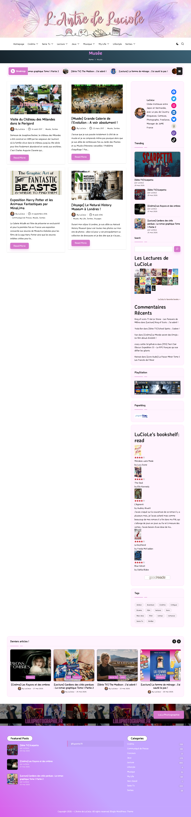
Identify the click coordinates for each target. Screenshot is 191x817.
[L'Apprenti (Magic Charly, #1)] (138, 493)
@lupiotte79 (76, 743)
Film (148, 610)
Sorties (55, 129)
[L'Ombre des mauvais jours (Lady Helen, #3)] (175, 280)
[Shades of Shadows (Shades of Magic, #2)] (142, 289)
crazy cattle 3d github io (146, 344)
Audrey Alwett (144, 508)
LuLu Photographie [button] (168, 714)
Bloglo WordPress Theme (121, 811)
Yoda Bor (139, 328)
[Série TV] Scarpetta (144, 180)
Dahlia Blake (143, 569)
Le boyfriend (140, 545)
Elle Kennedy (143, 486)
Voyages (97, 218)
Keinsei (138, 356)
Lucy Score (142, 464)
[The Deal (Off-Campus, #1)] (138, 471)
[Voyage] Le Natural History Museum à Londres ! (91, 207)
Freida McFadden (145, 548)
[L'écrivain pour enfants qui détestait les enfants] (175, 272)
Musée (48, 129)
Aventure (150, 605)
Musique (131, 771)
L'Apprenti (139, 504)
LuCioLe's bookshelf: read (157, 437)
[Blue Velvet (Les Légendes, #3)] (138, 555)
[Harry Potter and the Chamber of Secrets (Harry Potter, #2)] (153, 281)
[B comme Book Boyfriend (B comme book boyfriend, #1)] (142, 281)
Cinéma (162, 605)
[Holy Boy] (148, 272)
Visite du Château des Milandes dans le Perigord (32, 121)
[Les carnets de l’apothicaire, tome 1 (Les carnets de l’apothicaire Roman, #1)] (170, 281)
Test (168, 677)
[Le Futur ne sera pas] (170, 271)
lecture (158, 610)
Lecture (33, 677)
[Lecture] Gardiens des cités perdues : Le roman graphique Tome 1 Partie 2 (164, 223)
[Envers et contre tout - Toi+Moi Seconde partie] (148, 281)
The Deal (139, 482)
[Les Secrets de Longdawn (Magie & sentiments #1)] (137, 281)
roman (160, 616)
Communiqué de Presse (22, 217)
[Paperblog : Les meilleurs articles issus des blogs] (141, 415)
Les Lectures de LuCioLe (151, 261)
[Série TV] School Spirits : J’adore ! (164, 328)
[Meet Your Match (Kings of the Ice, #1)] (142, 272)
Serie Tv (140, 621)
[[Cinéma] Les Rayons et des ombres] (140, 209)
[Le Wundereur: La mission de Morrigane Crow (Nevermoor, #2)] (137, 289)
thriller (151, 621)
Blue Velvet (140, 566)
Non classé (132, 781)
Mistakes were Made (144, 461)
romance (171, 616)
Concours (131, 753)
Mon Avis (140, 616)
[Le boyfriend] (138, 534)
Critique (174, 605)
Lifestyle (131, 767)
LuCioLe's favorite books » (169, 299)
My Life (83, 218)
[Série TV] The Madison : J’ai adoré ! (41, 71)
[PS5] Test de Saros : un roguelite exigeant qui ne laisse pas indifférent (160, 686)
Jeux (153, 677)
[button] (174, 641)
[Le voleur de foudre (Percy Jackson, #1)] (164, 281)
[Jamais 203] (153, 272)
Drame (139, 610)
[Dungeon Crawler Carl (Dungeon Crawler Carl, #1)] (164, 272)
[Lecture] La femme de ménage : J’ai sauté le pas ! (95, 71)
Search (138, 238)
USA (79, 677)
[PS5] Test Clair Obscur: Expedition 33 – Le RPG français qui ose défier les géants (156, 347)
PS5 (160, 677)
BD (25, 677)
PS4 (150, 616)
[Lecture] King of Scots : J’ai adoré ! (162, 322)
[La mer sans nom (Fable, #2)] (159, 280)
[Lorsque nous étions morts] (153, 288)
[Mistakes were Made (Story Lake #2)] (138, 450)
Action (139, 605)
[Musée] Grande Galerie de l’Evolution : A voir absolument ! (94, 120)
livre (168, 610)
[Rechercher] (177, 249)
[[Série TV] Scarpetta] (157, 164)
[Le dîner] (137, 273)
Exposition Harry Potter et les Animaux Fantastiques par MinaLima (31, 204)
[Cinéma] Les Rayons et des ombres (164, 206)
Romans (117, 677)
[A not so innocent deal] (159, 272)
